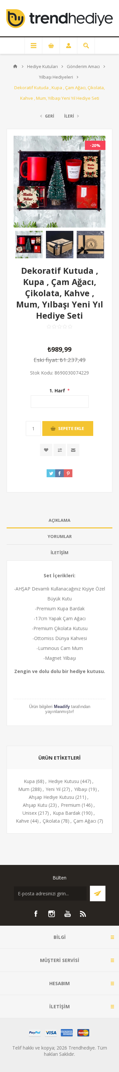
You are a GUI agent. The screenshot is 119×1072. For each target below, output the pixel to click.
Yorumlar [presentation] (60, 536)
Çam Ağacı (84, 821)
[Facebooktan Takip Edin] (35, 914)
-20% (95, 145)
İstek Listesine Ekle (46, 450)
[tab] (59, 520)
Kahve (22, 821)
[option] (29, 244)
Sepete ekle (71, 428)
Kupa (29, 781)
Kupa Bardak (66, 813)
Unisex (29, 813)
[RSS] (83, 914)
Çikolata (51, 821)
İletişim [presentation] (59, 552)
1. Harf (57, 390)
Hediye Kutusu (63, 781)
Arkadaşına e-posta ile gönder (73, 450)
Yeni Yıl (53, 789)
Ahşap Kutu (35, 805)
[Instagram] (51, 914)
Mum (23, 789)
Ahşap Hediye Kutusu (51, 797)
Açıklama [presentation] (59, 520)
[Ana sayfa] (15, 66)
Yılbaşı (80, 789)
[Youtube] (67, 914)
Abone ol (97, 893)
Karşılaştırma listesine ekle (60, 450)
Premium (70, 805)
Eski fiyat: (46, 360)
